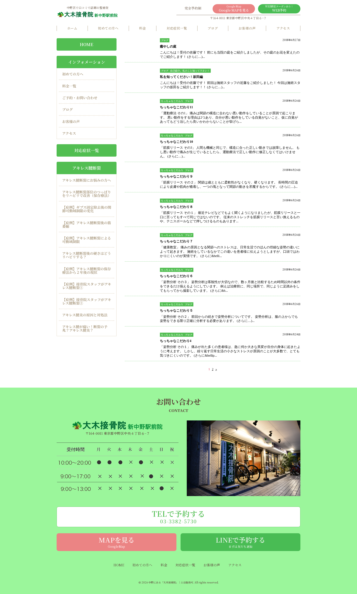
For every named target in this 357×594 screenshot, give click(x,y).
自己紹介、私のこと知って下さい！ (190, 70)
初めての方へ (108, 28)
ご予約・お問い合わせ (79, 97)
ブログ (213, 28)
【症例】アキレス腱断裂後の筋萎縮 (86, 224)
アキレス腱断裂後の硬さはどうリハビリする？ (86, 254)
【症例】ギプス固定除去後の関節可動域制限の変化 (86, 208)
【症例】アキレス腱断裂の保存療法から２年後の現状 (86, 270)
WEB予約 (279, 9)
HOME (86, 44)
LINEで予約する (240, 542)
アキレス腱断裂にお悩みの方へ (86, 180)
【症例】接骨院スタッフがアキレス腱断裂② (86, 301)
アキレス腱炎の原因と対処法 (84, 315)
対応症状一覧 (177, 28)
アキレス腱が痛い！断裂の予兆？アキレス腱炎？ (84, 328)
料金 (142, 28)
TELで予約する (178, 516)
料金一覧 (69, 86)
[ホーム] (88, 14)
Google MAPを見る (234, 9)
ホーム (72, 28)
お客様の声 (247, 28)
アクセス (283, 28)
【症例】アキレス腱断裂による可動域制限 (86, 239)
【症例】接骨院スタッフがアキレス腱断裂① (86, 285)
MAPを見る (116, 542)
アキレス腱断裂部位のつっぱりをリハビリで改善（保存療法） (86, 193)
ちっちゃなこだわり (172, 101)
